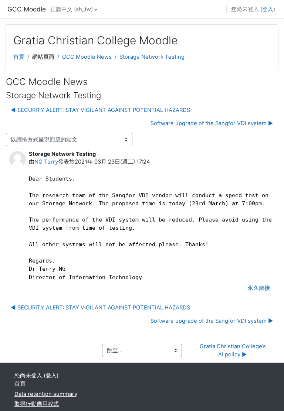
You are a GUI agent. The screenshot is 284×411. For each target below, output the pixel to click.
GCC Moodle (26, 9)
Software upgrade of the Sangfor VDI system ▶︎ (212, 123)
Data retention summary (45, 394)
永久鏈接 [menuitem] (259, 288)
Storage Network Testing (152, 57)
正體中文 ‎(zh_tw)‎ (71, 9)
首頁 (18, 57)
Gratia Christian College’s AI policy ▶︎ (233, 350)
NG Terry (46, 161)
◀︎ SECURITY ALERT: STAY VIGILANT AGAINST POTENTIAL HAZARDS (100, 110)
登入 (267, 9)
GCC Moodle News (87, 57)
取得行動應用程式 (36, 404)
